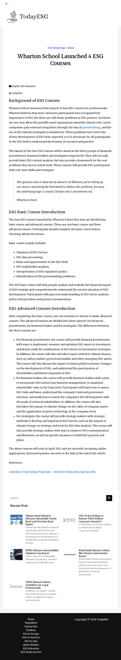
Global (70, 47)
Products (31, 630)
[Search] (109, 498)
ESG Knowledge (57, 47)
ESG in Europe (31, 633)
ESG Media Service (31, 652)
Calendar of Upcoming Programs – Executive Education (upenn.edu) (52, 472)
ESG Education (28, 86)
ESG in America (31, 637)
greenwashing (91, 127)
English (15, 86)
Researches (31, 626)
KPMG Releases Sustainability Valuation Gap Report (42, 552)
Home (31, 619)
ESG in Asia (31, 641)
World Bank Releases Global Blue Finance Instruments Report (94, 553)
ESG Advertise (31, 648)
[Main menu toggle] (6, 3)
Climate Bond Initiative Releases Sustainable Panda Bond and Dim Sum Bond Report (41, 520)
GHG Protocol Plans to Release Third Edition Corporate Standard (91, 518)
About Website (31, 644)
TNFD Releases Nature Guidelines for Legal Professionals (38, 585)
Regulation (31, 622)
